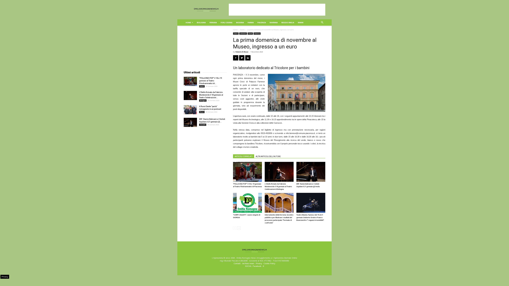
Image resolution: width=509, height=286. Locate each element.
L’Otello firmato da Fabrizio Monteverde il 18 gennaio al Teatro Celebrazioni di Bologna (278, 186)
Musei (250, 33)
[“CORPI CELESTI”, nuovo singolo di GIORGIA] (247, 203)
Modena (240, 22)
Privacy (259, 263)
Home (188, 22)
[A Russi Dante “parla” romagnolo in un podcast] (190, 109)
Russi (202, 112)
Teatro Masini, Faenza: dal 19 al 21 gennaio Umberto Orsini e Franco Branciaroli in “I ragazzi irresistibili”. (310, 217)
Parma (251, 22)
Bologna (201, 22)
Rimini (300, 22)
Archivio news (248, 263)
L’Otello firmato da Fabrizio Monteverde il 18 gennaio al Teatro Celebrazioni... (211, 95)
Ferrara (213, 22)
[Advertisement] (277, 10)
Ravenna (274, 22)
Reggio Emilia (287, 22)
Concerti (202, 125)
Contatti (237, 263)
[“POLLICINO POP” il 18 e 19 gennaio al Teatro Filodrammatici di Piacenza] (247, 172)
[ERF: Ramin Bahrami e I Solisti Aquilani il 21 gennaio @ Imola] (310, 172)
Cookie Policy (269, 263)
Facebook (257, 266)
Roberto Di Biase (242, 52)
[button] (322, 22)
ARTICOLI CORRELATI (244, 156)
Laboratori (243, 33)
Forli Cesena (226, 22)
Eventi (242, 30)
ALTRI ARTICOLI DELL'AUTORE (268, 156)
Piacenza (261, 22)
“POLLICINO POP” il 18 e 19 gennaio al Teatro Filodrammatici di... (210, 80)
